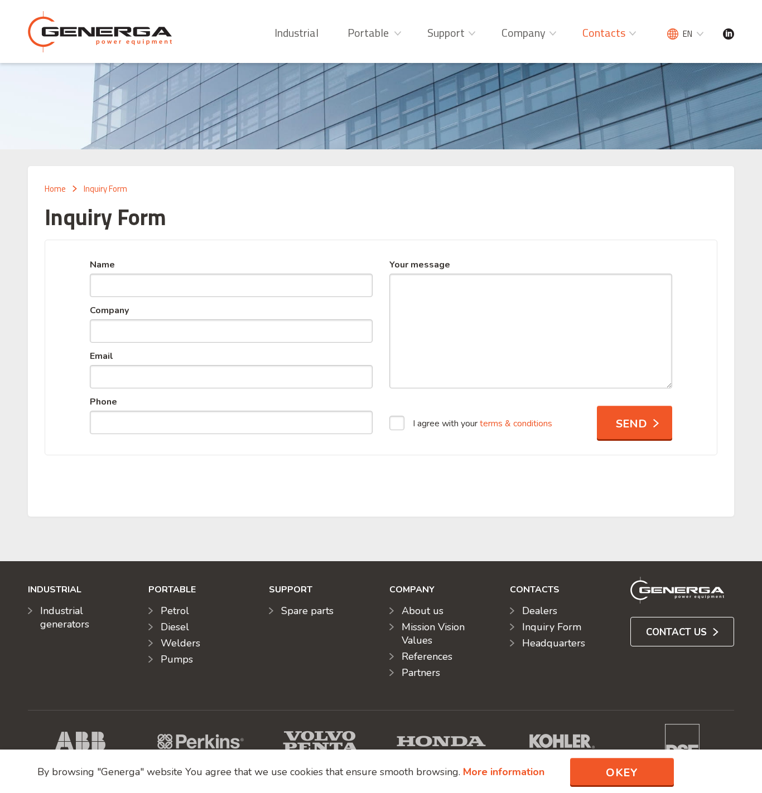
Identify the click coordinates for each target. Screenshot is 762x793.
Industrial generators (64, 617)
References (427, 656)
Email (101, 356)
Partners (421, 672)
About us (422, 610)
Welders (180, 643)
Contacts (603, 32)
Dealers (539, 610)
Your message (419, 265)
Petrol (175, 610)
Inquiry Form (105, 188)
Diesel (175, 627)
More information (503, 772)
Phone (103, 402)
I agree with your (482, 423)
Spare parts (307, 610)
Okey (622, 772)
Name (102, 265)
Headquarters (553, 643)
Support (446, 32)
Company (523, 32)
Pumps (177, 659)
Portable (368, 32)
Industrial (296, 32)
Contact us (678, 632)
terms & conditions (516, 423)
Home (55, 188)
